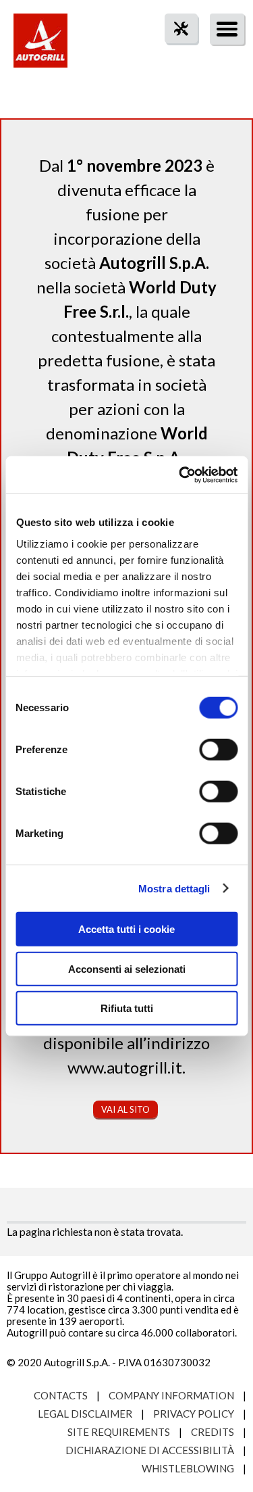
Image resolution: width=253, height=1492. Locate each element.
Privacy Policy (193, 1413)
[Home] (40, 47)
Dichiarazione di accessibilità (149, 1450)
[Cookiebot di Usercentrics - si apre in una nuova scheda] (180, 474)
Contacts (61, 1395)
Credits (212, 1432)
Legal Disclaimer (85, 1413)
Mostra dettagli (174, 888)
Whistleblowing (188, 1468)
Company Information (171, 1395)
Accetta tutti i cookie (126, 929)
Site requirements (118, 1432)
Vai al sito (125, 1109)
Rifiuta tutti (127, 1008)
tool (174, 53)
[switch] (218, 750)
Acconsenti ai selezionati (127, 968)
